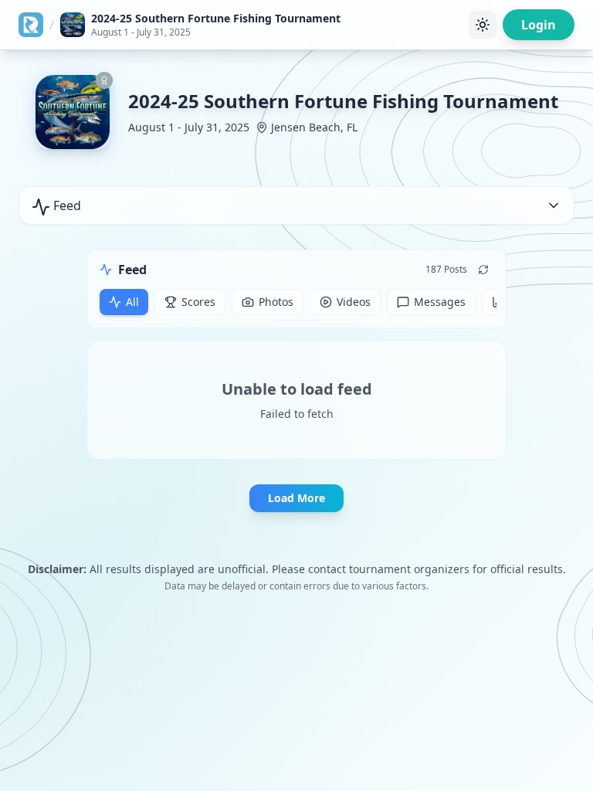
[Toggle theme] (482, 25)
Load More (296, 498)
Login (538, 24)
